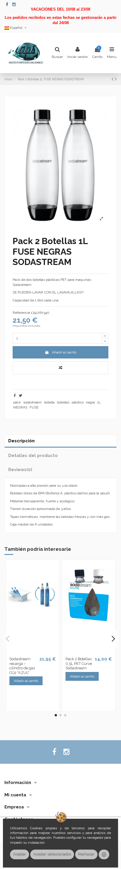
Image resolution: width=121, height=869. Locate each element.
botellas (63, 402)
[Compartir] (15, 395)
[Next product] (116, 79)
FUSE (34, 407)
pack (17, 402)
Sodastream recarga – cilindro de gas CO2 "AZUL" (22, 666)
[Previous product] (113, 79)
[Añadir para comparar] (60, 367)
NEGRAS (20, 407)
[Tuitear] (20, 395)
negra (90, 402)
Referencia (21, 313)
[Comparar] (29, 652)
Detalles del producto (33, 455)
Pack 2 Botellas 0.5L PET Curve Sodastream (78, 663)
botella (49, 402)
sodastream (32, 402)
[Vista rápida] (36, 652)
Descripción (21, 440)
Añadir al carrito (64, 352)
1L (99, 402)
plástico (78, 402)
